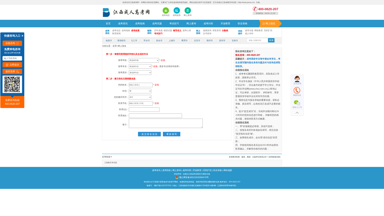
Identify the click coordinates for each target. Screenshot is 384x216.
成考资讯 (123, 23)
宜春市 (235, 40)
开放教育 (225, 23)
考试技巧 (174, 23)
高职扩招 (268, 30)
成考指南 (140, 23)
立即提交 (14, 64)
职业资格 (242, 23)
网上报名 (270, 23)
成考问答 (208, 23)
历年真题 (158, 30)
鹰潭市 (184, 40)
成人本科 (249, 33)
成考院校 (166, 170)
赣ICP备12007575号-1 (163, 185)
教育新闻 (116, 33)
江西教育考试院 (110, 163)
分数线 (225, 30)
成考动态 (116, 30)
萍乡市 (147, 40)
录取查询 (216, 30)
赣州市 (210, 40)
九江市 (134, 40)
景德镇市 (121, 40)
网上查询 (191, 23)
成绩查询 (207, 30)
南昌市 (109, 40)
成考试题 (157, 23)
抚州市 (222, 40)
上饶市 (172, 40)
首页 (108, 23)
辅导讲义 (177, 30)
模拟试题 (168, 30)
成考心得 (187, 30)
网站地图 (228, 170)
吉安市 (197, 40)
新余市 (159, 40)
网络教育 (258, 30)
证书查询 (207, 33)
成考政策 (135, 30)
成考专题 (249, 30)
